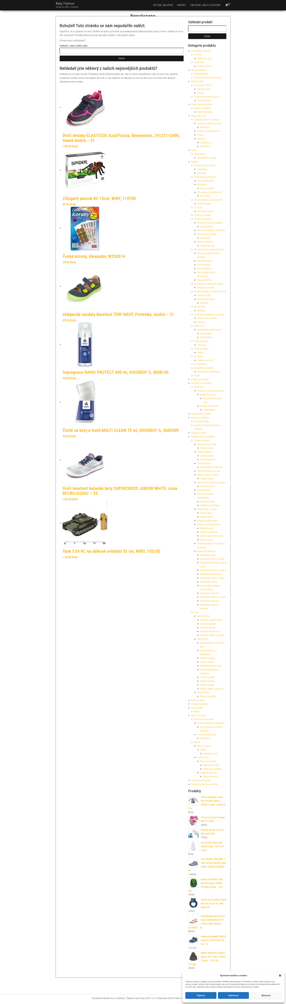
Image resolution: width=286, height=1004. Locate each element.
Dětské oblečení (163, 5)
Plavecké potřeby (199, 704)
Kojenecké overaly (208, 581)
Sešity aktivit (206, 337)
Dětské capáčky (207, 658)
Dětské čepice (207, 455)
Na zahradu (199, 306)
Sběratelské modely (206, 157)
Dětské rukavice (207, 459)
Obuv (196, 612)
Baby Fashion (65, 3)
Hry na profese (204, 268)
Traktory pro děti (205, 360)
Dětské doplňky (204, 452)
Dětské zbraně (204, 203)
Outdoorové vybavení (204, 719)
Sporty (197, 742)
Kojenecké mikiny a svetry (212, 578)
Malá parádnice (204, 280)
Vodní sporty (203, 757)
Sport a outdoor (198, 715)
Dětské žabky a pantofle (211, 688)
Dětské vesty (206, 539)
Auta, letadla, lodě (205, 180)
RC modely (205, 196)
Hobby (194, 150)
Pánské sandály (207, 696)
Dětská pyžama (207, 486)
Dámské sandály (208, 623)
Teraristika (199, 62)
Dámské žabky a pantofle (212, 635)
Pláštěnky (204, 738)
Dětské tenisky (207, 684)
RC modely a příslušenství (209, 192)
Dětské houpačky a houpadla (211, 230)
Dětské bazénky (204, 112)
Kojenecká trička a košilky (212, 559)
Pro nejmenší (200, 364)
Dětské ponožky (207, 501)
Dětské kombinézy (209, 532)
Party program (201, 341)
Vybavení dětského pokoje (206, 96)
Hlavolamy (205, 127)
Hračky (181, 5)
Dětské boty (203, 639)
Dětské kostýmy (205, 261)
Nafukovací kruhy (211, 765)
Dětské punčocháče (209, 505)
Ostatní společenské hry (208, 131)
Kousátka (201, 173)
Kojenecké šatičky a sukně (213, 597)
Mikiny (197, 711)
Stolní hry (201, 138)
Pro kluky (198, 356)
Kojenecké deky (201, 421)
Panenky (201, 322)
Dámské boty (203, 616)
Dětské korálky (204, 295)
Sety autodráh (207, 188)
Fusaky (200, 92)
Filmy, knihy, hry (198, 115)
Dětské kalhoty (201, 73)
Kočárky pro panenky (207, 318)
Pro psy (197, 54)
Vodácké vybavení (208, 772)
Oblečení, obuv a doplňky (206, 5)
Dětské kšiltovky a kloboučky (208, 77)
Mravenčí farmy (204, 66)
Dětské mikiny (206, 478)
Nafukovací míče (205, 211)
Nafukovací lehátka (212, 768)
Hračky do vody (207, 245)
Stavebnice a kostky (203, 368)
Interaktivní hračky (205, 287)
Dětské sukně (206, 516)
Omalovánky (206, 333)
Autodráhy (202, 184)
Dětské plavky (203, 490)
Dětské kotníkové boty (210, 665)
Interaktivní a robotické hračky (208, 283)
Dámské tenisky (207, 627)
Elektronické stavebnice (208, 371)
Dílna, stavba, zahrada (201, 104)
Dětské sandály (207, 677)
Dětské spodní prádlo (207, 520)
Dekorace (201, 345)
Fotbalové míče (210, 753)
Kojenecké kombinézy (210, 574)
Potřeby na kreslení (209, 406)
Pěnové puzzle (204, 100)
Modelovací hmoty (205, 299)
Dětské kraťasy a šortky (208, 471)
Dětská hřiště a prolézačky (210, 222)
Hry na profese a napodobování (209, 249)
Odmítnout (233, 995)
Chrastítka (202, 169)
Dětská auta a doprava (205, 176)
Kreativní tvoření (207, 394)
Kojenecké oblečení (200, 417)
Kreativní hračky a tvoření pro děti (210, 291)
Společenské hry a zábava (206, 119)
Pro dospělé (197, 707)
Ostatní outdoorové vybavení (210, 723)
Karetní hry (205, 146)
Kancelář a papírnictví (201, 383)
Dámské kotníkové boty (211, 620)
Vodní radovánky (205, 241)
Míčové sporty (203, 746)
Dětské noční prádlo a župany (211, 482)
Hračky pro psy (204, 58)
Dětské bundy (206, 528)
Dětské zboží (197, 81)
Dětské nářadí (203, 264)
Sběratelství (200, 154)
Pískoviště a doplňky (207, 234)
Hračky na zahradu (203, 219)
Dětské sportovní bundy (211, 536)
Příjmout (201, 995)
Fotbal (203, 749)
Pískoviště (205, 238)
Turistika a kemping (206, 734)
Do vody (198, 207)
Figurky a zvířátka (202, 215)
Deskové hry (206, 142)
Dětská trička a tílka (206, 444)
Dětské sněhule (207, 681)
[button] (280, 975)
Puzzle (200, 135)
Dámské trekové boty (210, 631)
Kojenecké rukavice (209, 593)
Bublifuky (201, 310)
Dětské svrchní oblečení (208, 524)
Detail (75, 146)
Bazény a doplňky (202, 108)
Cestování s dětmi (203, 85)
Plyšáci (200, 352)
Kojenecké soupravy (209, 600)
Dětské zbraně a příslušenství (208, 199)
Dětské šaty (206, 513)
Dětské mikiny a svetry (208, 474)
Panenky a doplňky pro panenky (209, 314)
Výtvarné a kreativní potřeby (210, 390)
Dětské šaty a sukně (207, 509)
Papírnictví (199, 325)
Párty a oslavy (198, 700)
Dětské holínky (207, 662)
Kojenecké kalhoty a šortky (213, 570)
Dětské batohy (204, 89)
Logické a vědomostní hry (209, 123)
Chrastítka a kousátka (204, 165)
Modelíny (204, 303)
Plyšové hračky (201, 348)
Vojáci (197, 375)
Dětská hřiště (206, 226)
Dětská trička (206, 448)
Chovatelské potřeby (201, 51)
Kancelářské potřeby (201, 413)
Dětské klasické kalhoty (211, 467)
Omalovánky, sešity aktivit (209, 329)
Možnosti (266, 995)
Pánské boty (203, 692)
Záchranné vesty (211, 776)
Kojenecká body (207, 555)
